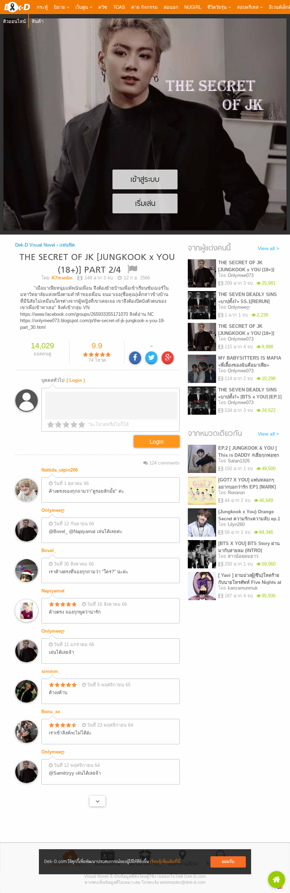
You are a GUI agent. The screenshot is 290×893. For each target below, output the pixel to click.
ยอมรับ (228, 862)
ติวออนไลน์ (14, 21)
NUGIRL (192, 7)
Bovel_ (48, 542)
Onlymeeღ (52, 501)
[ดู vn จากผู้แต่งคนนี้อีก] (97, 792)
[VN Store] (276, 879)
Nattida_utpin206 (59, 461)
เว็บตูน (82, 7)
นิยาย (60, 7)
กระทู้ (42, 7)
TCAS (119, 7)
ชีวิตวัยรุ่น (217, 7)
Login (157, 433)
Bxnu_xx (50, 703)
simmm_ (50, 663)
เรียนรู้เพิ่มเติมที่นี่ (165, 862)
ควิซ (102, 7)
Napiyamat (52, 582)
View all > (268, 248)
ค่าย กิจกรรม (144, 7)
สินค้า (38, 21)
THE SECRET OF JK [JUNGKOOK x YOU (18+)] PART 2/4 (97, 264)
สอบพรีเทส (248, 7)
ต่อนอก (171, 7)
